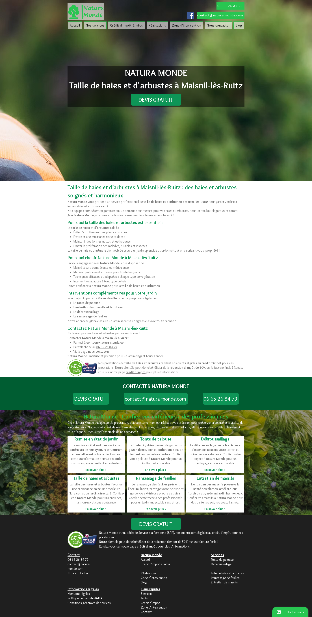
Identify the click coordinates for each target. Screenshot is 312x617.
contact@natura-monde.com (106, 343)
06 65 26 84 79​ (78, 560)
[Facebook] (190, 15)
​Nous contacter (78, 573)
